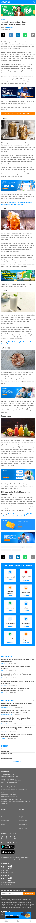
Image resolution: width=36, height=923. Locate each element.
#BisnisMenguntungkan (18, 547)
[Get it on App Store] (18, 852)
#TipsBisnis (29, 547)
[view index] (33, 700)
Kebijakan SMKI (23, 820)
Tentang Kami (4, 813)
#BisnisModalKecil (6, 550)
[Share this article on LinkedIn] (18, 35)
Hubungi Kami (5, 820)
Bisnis (3, 19)
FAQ (2, 816)
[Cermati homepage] (7, 911)
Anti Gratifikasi (23, 828)
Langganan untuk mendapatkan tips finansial (14, 890)
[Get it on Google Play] (18, 847)
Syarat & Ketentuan (24, 813)
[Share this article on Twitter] (3, 35)
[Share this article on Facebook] (11, 35)
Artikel (3, 824)
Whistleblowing (23, 824)
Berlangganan (29, 893)
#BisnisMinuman (17, 550)
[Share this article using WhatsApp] (25, 35)
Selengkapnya (17, 761)
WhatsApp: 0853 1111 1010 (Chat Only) (11, 799)
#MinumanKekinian (6, 547)
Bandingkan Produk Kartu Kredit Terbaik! (17, 113)
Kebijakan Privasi (23, 816)
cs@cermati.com (12, 782)
